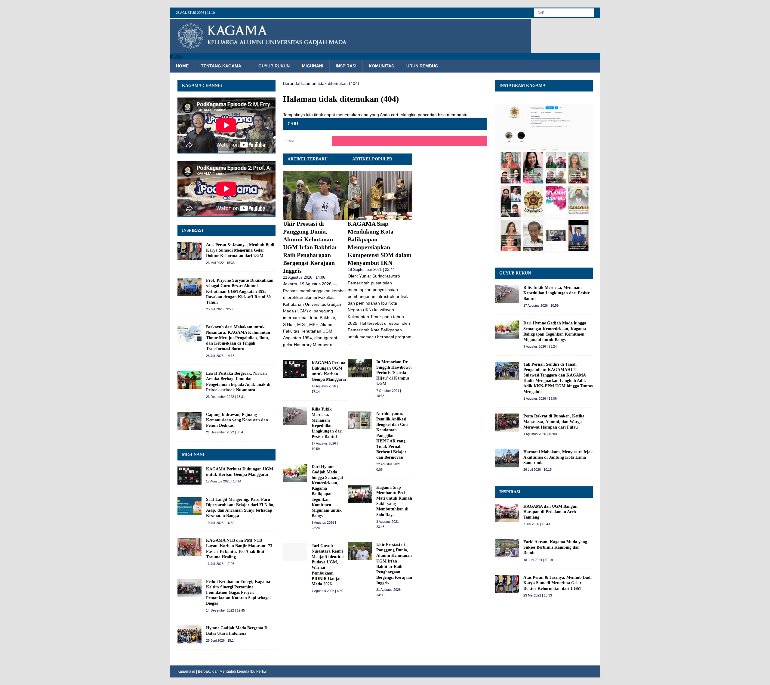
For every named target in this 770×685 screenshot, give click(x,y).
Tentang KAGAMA (221, 66)
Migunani (312, 66)
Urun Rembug (422, 66)
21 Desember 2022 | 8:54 (224, 432)
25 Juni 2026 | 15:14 (221, 640)
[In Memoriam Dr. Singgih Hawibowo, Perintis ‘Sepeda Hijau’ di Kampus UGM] (360, 368)
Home (182, 66)
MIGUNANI (193, 454)
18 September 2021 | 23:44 (371, 269)
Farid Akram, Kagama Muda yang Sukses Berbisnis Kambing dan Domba (555, 547)
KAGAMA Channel (202, 85)
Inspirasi (346, 66)
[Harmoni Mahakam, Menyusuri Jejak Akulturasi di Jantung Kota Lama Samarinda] (507, 458)
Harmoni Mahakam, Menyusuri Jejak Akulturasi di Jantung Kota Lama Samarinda (558, 457)
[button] (176, 56)
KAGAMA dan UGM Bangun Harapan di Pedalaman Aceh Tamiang (550, 511)
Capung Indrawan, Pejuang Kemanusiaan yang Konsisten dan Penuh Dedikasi (237, 420)
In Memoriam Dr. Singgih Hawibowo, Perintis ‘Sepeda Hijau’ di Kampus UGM (394, 373)
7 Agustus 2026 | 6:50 (327, 591)
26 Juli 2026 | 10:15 (537, 469)
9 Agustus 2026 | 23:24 (540, 346)
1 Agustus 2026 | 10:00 (540, 434)
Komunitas (381, 66)
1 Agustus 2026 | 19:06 (540, 398)
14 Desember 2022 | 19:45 (225, 610)
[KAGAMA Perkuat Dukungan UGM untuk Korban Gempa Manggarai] (295, 369)
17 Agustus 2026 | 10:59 (541, 305)
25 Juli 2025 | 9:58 (219, 309)
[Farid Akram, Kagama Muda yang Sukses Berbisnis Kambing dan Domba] (507, 548)
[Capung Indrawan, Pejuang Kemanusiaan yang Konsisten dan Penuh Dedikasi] (189, 421)
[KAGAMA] (350, 49)
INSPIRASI (192, 230)
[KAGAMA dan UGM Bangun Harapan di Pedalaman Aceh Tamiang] (507, 513)
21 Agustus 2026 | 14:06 (304, 277)
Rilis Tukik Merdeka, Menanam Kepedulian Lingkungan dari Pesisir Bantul (556, 293)
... (336, 344)
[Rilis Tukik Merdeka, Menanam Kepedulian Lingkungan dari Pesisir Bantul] (295, 416)
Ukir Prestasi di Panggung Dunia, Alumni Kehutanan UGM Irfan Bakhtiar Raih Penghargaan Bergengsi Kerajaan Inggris (310, 247)
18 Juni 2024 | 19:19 (538, 560)
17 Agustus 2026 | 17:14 (223, 481)
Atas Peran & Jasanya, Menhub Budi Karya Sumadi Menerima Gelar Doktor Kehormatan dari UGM (240, 250)
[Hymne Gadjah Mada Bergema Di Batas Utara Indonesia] (189, 634)
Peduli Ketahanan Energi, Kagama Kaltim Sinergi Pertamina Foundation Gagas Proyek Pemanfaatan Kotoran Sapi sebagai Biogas (238, 592)
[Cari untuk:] (564, 12)
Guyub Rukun (274, 66)
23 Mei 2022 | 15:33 (220, 263)
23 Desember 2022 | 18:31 (225, 396)
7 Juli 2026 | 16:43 (536, 524)
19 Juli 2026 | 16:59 (220, 523)
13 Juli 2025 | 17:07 (220, 564)
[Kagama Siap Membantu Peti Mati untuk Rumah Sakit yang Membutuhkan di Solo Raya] (360, 494)
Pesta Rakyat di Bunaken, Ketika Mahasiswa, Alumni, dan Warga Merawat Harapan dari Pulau (553, 421)
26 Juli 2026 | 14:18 (220, 356)
